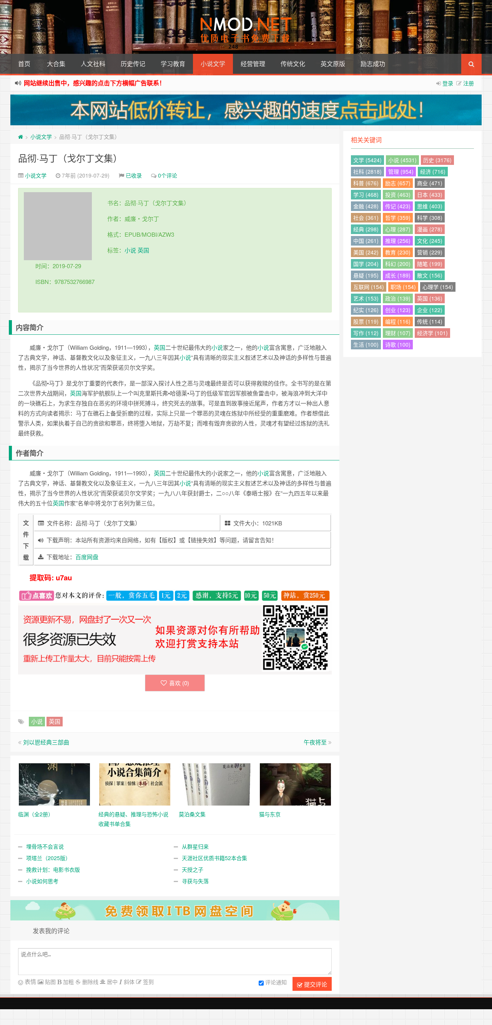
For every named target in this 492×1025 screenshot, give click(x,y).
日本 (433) (429, 194)
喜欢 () (179, 683)
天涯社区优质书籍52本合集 (214, 858)
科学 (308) (429, 217)
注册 (468, 83)
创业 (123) (398, 310)
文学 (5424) (367, 160)
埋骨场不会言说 (45, 846)
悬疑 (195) (366, 275)
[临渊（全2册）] (54, 783)
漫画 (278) (429, 229)
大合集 (56, 63)
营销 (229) (429, 252)
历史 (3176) (437, 160)
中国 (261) (366, 240)
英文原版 (333, 63)
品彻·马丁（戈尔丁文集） (70, 157)
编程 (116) (398, 321)
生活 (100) (366, 344)
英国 (143, 250)
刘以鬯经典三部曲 (46, 742)
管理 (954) (401, 171)
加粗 (68, 981)
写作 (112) (366, 333)
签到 (147, 981)
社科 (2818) (367, 171)
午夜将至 (315, 742)
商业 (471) (429, 183)
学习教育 (173, 63)
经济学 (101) (432, 333)
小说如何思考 (42, 881)
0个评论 (167, 175)
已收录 (134, 175)
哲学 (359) (398, 217)
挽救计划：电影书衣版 (53, 869)
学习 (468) (366, 194)
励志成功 (373, 63)
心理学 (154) (437, 287)
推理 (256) (398, 240)
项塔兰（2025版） (48, 858)
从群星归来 (195, 846)
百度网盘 (86, 557)
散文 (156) (429, 275)
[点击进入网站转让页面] (246, 110)
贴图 (49, 981)
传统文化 (293, 63)
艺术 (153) (366, 298)
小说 (130, 250)
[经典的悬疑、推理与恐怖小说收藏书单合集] (134, 783)
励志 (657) (398, 183)
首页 (24, 63)
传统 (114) (429, 321)
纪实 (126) (366, 310)
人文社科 (93, 63)
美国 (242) (366, 252)
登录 (447, 83)
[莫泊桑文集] (215, 783)
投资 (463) (398, 194)
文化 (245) (429, 240)
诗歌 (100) (398, 344)
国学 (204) (366, 263)
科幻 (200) (398, 263)
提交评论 (315, 984)
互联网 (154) (368, 287)
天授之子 (192, 869)
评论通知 (276, 982)
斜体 (128, 981)
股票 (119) (366, 321)
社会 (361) (366, 217)
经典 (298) (366, 229)
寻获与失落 (195, 881)
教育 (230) (398, 252)
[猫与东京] (295, 783)
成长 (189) (398, 275)
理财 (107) (398, 333)
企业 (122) (429, 310)
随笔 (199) (429, 263)
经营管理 (253, 63)
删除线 (89, 981)
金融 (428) (366, 206)
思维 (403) (429, 206)
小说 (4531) (402, 160)
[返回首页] (20, 136)
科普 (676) (366, 183)
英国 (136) (429, 298)
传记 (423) (398, 206)
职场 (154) (403, 287)
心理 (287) (398, 229)
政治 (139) (398, 298)
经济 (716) (432, 171)
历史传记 (133, 63)
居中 (111, 981)
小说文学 (213, 63)
